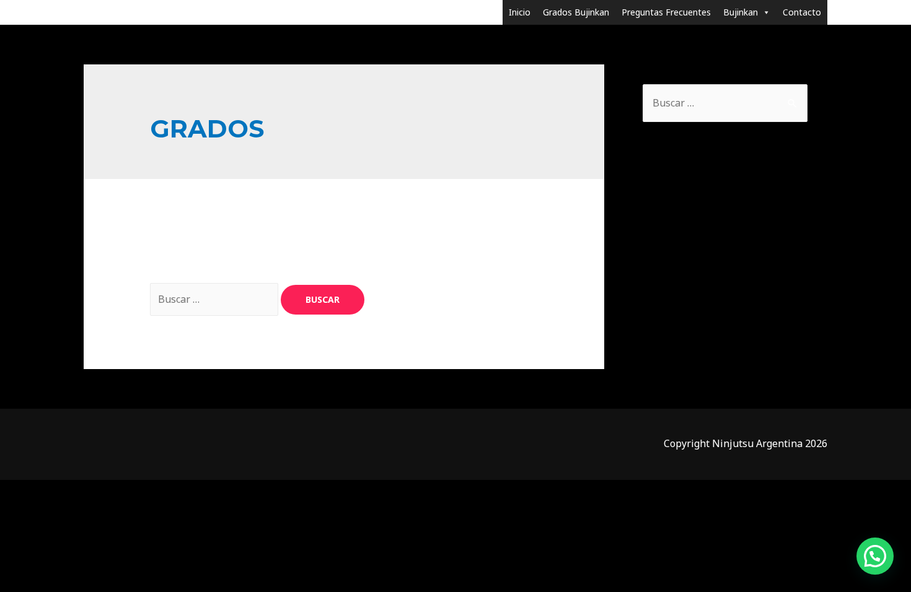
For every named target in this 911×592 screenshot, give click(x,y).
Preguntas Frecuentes (666, 12)
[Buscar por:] (215, 299)
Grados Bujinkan (576, 12)
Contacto (802, 12)
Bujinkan (740, 12)
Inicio (519, 12)
